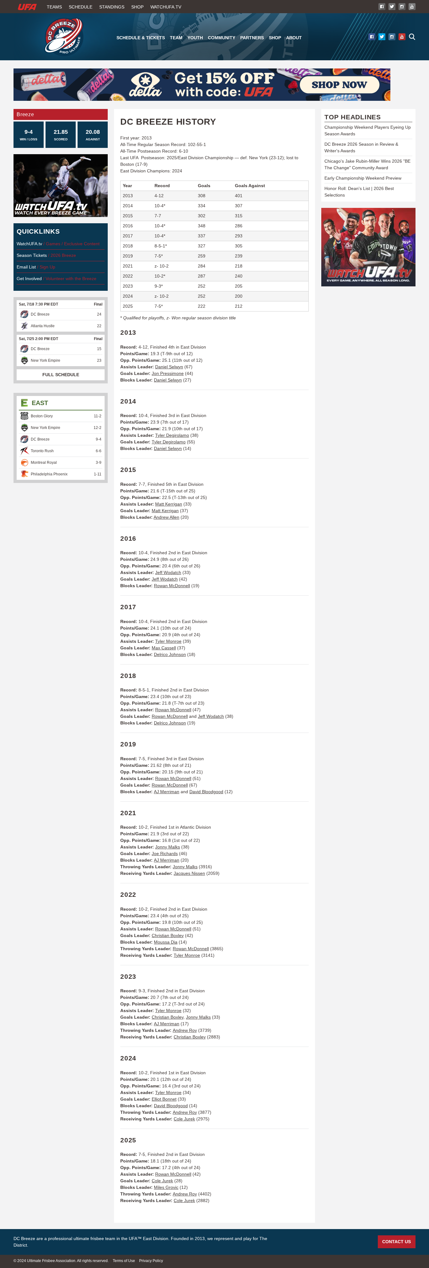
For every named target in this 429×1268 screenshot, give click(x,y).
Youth (195, 37)
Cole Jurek (184, 1118)
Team (176, 37)
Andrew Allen (166, 517)
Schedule (80, 6)
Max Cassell (164, 647)
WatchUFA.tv (165, 6)
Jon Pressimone (168, 373)
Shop (137, 6)
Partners (252, 37)
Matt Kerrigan (168, 504)
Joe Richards (165, 853)
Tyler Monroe (168, 641)
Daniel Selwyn (169, 366)
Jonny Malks (167, 846)
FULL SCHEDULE (60, 374)
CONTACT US (396, 1241)
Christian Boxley (168, 935)
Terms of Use (124, 1261)
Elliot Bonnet (164, 1099)
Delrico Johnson (170, 654)
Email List (26, 266)
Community (221, 37)
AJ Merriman (166, 791)
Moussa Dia (165, 942)
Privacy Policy (151, 1261)
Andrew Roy (185, 1030)
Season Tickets (32, 255)
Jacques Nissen (189, 873)
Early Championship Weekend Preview (362, 178)
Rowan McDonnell (172, 585)
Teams (54, 6)
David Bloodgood (206, 791)
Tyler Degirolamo (172, 435)
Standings (111, 6)
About (294, 37)
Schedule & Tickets (141, 37)
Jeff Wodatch (168, 572)
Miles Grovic (166, 1187)
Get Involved (29, 278)
